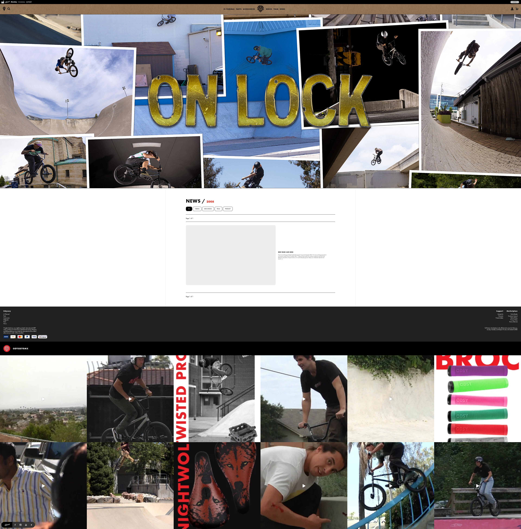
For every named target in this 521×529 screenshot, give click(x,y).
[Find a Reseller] (4, 8)
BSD (516, 329)
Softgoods (6, 320)
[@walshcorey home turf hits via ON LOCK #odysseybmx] (390, 398)
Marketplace (512, 311)
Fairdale (493, 329)
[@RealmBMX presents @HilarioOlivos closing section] (390, 485)
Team (276, 9)
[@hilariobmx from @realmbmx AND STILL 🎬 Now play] (43, 485)
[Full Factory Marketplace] (2, 2)
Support (515, 2)
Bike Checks (208, 209)
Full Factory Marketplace (491, 328)
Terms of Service (513, 322)
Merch (269, 9)
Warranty (500, 316)
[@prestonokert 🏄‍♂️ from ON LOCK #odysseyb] (43, 398)
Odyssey (7, 311)
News (282, 9)
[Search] (9, 8)
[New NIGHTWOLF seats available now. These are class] (217, 485)
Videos (197, 209)
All (189, 209)
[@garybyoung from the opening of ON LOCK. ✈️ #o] (130, 398)
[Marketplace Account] (512, 8)
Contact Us (500, 314)
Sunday (489, 329)
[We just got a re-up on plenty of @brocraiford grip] (477, 398)
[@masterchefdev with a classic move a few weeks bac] (130, 485)
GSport (500, 329)
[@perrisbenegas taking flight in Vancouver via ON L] (477, 485)
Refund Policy (514, 318)
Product (228, 209)
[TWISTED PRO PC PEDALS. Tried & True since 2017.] (217, 398)
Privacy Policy (514, 320)
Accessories (249, 9)
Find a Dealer (514, 314)
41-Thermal (229, 9)
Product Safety (499, 318)
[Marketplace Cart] (517, 8)
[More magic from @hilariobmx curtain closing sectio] (303, 485)
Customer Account (513, 316)
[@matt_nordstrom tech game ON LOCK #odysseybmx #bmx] (303, 398)
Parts (239, 9)
